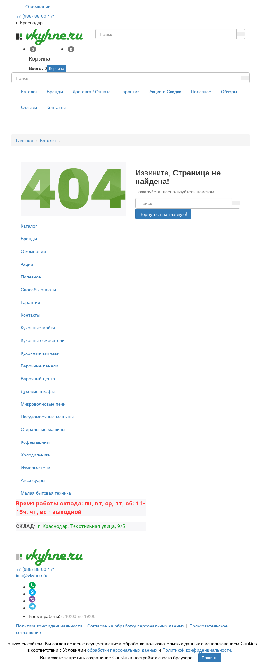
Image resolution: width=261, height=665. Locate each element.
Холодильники (36, 454)
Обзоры (229, 91)
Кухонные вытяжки (40, 353)
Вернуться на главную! (163, 214)
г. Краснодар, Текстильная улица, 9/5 (81, 526)
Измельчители (35, 467)
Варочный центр (38, 378)
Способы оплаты (38, 289)
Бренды (55, 91)
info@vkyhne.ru (31, 575)
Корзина (56, 68)
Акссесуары (33, 480)
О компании (38, 6)
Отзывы (29, 107)
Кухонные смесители (43, 340)
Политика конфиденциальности (49, 625)
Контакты (56, 107)
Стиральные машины (43, 429)
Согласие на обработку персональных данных (135, 625)
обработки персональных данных (122, 650)
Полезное (201, 91)
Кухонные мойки (38, 327)
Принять (209, 657)
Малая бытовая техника (46, 493)
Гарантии (130, 91)
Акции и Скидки (165, 91)
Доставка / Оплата (92, 91)
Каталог (29, 91)
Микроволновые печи (43, 404)
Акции (27, 264)
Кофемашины (35, 442)
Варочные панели (39, 365)
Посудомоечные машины (47, 416)
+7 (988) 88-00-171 (35, 16)
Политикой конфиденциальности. (197, 650)
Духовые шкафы (38, 391)
